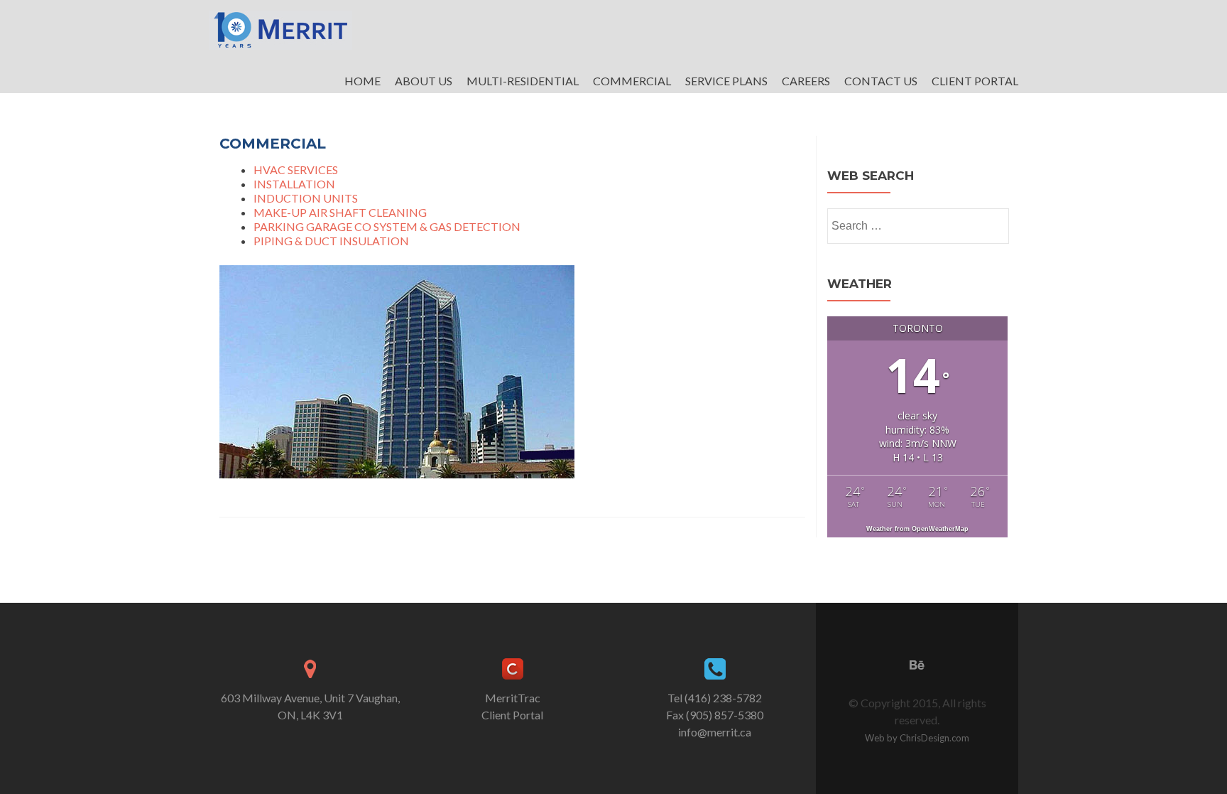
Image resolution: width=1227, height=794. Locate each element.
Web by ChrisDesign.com (917, 738)
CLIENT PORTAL (975, 80)
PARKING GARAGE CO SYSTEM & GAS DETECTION (386, 226)
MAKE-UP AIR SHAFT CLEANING (340, 212)
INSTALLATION (294, 184)
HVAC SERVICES (295, 169)
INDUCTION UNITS (305, 198)
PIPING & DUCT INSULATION (331, 240)
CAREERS (806, 80)
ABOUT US (423, 80)
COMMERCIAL (632, 80)
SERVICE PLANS (726, 80)
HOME (362, 80)
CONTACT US (880, 80)
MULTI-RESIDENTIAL (523, 80)
